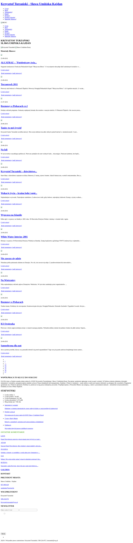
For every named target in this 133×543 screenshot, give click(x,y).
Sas (2, 456)
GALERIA (5, 470)
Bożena (4, 462)
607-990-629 (5, 485)
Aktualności (8, 12)
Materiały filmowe (10, 19)
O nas (6, 8)
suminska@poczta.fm (7, 488)
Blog (6, 10)
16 (5, 370)
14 (5, 367)
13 (5, 365)
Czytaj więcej (5, 70)
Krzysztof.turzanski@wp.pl (9, 502)
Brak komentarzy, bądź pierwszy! (11, 73)
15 (5, 368)
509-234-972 (5, 499)
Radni (6, 14)
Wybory (7, 16)
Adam (3, 442)
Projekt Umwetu (10, 17)
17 (5, 372)
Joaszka (4, 449)
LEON (3, 436)
